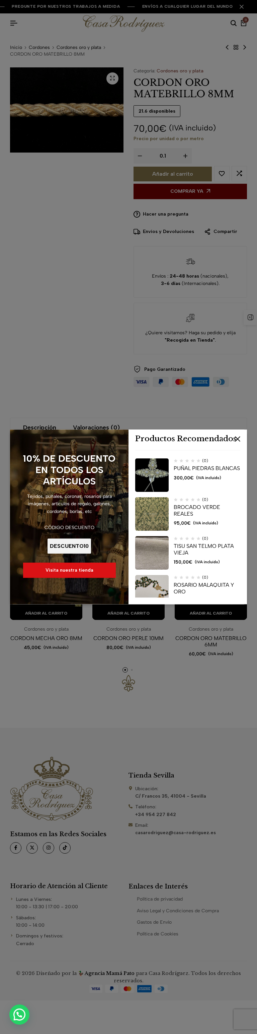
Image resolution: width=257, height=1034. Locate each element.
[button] (19, 1014)
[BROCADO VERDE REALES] (152, 514)
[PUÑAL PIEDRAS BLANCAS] (152, 475)
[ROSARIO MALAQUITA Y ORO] (152, 592)
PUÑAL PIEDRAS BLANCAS (207, 468)
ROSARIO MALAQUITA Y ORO (204, 588)
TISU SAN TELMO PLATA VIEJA (204, 549)
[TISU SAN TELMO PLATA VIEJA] (152, 553)
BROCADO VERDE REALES (197, 510)
